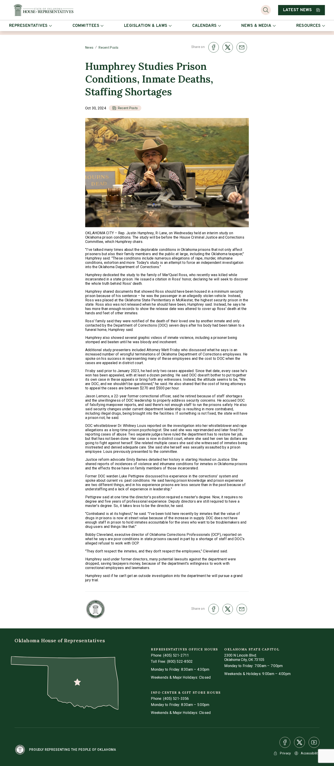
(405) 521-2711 (176, 655)
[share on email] (242, 47)
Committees (86, 25)
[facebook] (284, 742)
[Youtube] (314, 742)
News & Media (256, 25)
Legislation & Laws (145, 25)
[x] (299, 742)
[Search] (265, 10)
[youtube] (314, 742)
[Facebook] (284, 742)
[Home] (43, 10)
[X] (299, 742)
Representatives (28, 25)
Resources (308, 25)
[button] (125, 108)
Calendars (204, 25)
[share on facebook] (213, 47)
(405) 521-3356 (176, 698)
